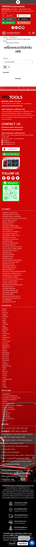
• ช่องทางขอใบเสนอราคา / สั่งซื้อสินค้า (12, 405)
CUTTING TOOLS (10, 428)
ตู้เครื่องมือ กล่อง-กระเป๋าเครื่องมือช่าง (11, 452)
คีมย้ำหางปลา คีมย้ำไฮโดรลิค (25, 440)
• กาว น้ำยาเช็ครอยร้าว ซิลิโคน (10, 277)
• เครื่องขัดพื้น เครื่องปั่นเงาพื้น (10, 290)
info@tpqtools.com (9, 142)
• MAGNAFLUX (6, 347)
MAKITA (18, 431)
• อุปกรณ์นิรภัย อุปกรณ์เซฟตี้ (9, 292)
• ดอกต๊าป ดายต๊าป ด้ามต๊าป (9, 283)
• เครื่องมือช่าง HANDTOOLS (10, 213)
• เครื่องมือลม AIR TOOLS (9, 237)
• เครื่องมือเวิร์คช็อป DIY (8, 269)
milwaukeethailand (7, 434)
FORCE (18, 428)
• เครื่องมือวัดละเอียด (7, 258)
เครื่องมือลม (4, 476)
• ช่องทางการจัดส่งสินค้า (8, 409)
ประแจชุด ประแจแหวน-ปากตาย (14, 458)
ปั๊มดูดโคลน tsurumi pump (13, 464)
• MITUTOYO (5, 356)
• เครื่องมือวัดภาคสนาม (8, 287)
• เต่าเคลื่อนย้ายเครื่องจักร (9, 245)
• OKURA (4, 362)
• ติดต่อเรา (5, 421)
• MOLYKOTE (5, 358)
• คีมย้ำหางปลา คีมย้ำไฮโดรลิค (10, 243)
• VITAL (4, 383)
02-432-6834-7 (8, 139)
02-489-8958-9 (19, 139)
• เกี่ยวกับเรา (5, 411)
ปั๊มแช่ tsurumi (21, 467)
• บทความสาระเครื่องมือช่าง (9, 400)
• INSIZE (4, 320)
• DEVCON (5, 313)
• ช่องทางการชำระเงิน (7, 407)
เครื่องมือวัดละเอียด (12, 476)
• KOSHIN (4, 339)
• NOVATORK (5, 360)
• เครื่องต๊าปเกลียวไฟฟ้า (8, 254)
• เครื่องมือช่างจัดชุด (7, 224)
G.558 (22, 428)
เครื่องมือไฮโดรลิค (6, 479)
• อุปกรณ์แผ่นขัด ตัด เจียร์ (9, 302)
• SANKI (4, 370)
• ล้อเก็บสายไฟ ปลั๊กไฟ (8, 294)
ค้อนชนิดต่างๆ (5, 443)
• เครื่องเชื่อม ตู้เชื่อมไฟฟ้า (8, 289)
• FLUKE (4, 318)
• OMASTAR (5, 364)
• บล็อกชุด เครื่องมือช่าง (8, 222)
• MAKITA (4, 349)
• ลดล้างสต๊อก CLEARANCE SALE (11, 398)
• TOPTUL (4, 375)
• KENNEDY (5, 328)
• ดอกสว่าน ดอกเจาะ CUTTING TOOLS (12, 279)
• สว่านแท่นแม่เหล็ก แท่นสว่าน (9, 251)
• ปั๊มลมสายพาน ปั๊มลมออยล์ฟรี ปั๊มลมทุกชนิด (14, 271)
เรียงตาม (6, 58)
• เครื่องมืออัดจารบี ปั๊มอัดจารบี (10, 239)
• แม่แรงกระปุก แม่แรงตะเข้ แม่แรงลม (12, 247)
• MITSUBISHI (5, 355)
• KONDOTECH (6, 337)
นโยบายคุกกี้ (16, 540)
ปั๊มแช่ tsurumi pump (7, 470)
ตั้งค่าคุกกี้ (12, 543)
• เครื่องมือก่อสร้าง (7, 252)
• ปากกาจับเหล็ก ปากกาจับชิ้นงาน (10, 231)
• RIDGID (4, 368)
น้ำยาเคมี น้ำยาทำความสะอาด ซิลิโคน (10, 455)
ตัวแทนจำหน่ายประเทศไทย (22, 446)
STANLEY (18, 437)
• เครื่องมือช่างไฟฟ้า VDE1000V (10, 214)
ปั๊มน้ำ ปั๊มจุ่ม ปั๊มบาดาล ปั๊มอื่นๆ (9, 467)
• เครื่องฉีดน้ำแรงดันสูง (8, 264)
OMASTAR (29, 434)
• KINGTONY (5, 330)
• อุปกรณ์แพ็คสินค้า (7, 300)
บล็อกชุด (22, 455)
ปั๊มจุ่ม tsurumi (10, 461)
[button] (29, 33)
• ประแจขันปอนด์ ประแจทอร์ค (9, 233)
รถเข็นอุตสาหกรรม (27, 470)
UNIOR (23, 437)
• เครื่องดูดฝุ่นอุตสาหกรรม (9, 266)
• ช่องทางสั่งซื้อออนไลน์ (8, 403)
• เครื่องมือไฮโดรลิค (7, 241)
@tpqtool (6, 140)
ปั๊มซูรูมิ (3, 464)
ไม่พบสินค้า (6, 72)
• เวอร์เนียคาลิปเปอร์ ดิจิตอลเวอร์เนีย (12, 260)
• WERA (4, 385)
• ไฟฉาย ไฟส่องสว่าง (7, 230)
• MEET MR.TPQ (6, 413)
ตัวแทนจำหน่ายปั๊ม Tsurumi (8, 449)
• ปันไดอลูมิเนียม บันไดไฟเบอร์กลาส (11, 273)
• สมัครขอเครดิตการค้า (8, 419)
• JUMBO (4, 322)
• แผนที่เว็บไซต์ (6, 415)
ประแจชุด (4, 458)
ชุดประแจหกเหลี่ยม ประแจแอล (16, 443)
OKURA (24, 434)
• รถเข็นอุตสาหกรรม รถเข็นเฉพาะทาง (12, 275)
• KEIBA (4, 326)
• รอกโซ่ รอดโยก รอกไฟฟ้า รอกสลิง (12, 249)
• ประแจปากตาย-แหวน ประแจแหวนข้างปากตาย (14, 218)
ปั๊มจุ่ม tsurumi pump (20, 461)
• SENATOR (5, 372)
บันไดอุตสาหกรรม (29, 455)
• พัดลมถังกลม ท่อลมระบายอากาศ (11, 296)
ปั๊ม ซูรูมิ (3, 461)
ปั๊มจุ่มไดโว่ (28, 461)
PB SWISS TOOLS (6, 437)
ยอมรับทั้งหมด (22, 543)
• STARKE (4, 373)
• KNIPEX (4, 332)
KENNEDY (6, 431)
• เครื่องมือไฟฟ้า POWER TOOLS (11, 235)
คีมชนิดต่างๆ (14, 440)
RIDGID (13, 437)
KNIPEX (13, 431)
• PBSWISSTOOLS (7, 366)
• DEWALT (4, 315)
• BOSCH (4, 311)
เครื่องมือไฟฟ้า (23, 476)
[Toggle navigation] (33, 33)
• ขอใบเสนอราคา (6, 394)
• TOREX (4, 377)
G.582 (26, 428)
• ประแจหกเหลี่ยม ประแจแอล (9, 220)
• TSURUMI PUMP (7, 379)
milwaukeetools (17, 434)
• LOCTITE (5, 343)
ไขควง (12, 479)
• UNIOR (4, 381)
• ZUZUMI (4, 387)
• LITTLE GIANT (6, 341)
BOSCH (3, 428)
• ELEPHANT (5, 317)
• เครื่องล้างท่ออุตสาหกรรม (9, 268)
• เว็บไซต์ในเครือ (6, 417)
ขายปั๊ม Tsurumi (6, 440)
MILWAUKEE (24, 431)
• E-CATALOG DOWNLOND (9, 396)
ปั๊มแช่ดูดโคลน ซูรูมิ (17, 470)
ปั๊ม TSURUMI (26, 458)
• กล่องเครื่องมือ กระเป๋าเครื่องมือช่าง (12, 228)
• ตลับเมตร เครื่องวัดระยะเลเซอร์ (10, 262)
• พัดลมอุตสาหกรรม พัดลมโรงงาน (11, 298)
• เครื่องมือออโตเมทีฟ (7, 256)
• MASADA (4, 351)
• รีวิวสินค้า (4, 401)
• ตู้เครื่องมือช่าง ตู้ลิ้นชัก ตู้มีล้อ (10, 226)
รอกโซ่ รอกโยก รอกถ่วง (7, 473)
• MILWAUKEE (5, 353)
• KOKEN (4, 335)
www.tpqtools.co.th (9, 144)
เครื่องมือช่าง (22, 473)
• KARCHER (5, 324)
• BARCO (4, 309)
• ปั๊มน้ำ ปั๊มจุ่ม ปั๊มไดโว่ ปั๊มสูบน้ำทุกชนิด (12, 285)
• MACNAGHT (5, 345)
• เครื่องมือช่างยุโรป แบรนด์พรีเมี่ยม (11, 216)
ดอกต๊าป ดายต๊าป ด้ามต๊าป (8, 446)
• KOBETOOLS (6, 334)
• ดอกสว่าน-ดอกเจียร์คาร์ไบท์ (10, 281)
